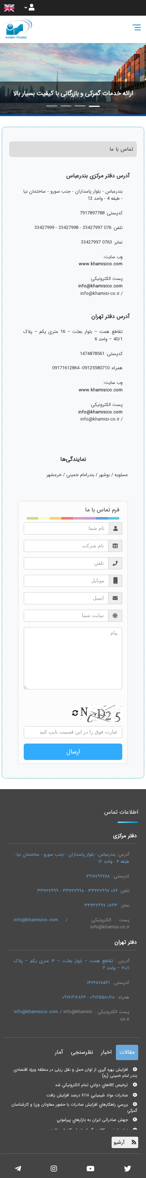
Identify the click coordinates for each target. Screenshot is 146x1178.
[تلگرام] (18, 1169)
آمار (59, 1052)
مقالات (127, 1052)
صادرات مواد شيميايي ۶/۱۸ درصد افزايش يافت (87, 1092)
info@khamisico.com (100, 286)
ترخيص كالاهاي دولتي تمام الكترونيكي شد (92, 1082)
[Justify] (29, 8)
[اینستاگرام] (54, 1169)
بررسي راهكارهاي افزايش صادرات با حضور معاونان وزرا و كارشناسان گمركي (74, 1105)
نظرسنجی (82, 1052)
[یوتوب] (90, 1169)
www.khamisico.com (101, 264)
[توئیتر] (127, 1169)
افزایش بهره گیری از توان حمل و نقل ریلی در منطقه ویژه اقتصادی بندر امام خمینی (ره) (75, 1070)
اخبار (106, 1052)
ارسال (73, 752)
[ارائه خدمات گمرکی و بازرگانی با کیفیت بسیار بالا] (73, 78)
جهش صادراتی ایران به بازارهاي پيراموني (93, 1117)
